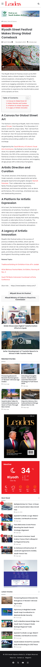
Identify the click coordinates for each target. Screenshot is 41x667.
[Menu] (2, 4)
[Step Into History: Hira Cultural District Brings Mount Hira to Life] (30, 394)
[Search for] (39, 4)
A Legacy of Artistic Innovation (17, 108)
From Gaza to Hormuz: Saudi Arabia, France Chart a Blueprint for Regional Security (26, 539)
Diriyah (9, 126)
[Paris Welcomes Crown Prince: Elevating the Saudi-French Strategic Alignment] (6, 527)
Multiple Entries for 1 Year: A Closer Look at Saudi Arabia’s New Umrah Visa (26, 507)
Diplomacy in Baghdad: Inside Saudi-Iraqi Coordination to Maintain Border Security (25, 612)
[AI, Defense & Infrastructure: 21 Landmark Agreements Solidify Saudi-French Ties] (6, 550)
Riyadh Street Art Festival (21, 293)
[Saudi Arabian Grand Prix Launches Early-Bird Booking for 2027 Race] (6, 644)
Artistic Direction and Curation (17, 103)
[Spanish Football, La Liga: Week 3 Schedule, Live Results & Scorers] (6, 635)
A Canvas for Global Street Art (17, 101)
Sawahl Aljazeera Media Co (16, 654)
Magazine (28, 657)
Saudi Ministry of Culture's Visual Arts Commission (21, 299)
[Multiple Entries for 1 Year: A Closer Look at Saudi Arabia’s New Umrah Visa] (6, 506)
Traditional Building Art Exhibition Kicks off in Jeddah (20, 264)
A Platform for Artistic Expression (18, 105)
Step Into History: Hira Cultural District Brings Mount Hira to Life (29, 403)
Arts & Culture (12, 21)
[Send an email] (12, 42)
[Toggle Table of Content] (26, 98)
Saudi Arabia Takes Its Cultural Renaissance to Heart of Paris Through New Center (10, 404)
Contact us (20, 657)
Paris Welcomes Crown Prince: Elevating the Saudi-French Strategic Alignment (25, 527)
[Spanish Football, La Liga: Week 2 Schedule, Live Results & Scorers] (6, 518)
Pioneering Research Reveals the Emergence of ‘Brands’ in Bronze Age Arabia (10, 379)
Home (5, 21)
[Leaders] (13, 3)
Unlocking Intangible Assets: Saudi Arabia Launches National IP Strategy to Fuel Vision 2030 (29, 379)
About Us (13, 657)
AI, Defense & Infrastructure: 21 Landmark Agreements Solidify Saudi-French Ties (25, 551)
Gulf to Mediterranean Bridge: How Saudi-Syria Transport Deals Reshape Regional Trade (26, 624)
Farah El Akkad (7, 42)
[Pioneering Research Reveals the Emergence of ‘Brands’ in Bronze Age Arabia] (10, 369)
